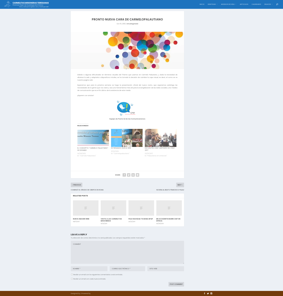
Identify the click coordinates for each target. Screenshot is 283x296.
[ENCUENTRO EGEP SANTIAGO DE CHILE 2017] (160, 138)
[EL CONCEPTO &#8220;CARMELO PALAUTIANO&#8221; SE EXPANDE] (93, 138)
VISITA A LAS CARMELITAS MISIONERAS (111, 220)
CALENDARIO (256, 4)
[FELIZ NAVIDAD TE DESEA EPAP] (141, 208)
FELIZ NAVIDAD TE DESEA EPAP (140, 219)
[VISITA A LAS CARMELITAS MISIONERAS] (113, 208)
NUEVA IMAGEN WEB (81, 219)
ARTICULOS (244, 4)
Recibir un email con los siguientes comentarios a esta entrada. (98, 274)
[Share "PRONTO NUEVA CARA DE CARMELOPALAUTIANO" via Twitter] (128, 175)
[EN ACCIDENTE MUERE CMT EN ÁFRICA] (169, 208)
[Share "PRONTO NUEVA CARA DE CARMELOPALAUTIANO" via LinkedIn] (133, 175)
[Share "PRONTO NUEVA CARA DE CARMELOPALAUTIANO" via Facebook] (124, 175)
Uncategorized (132, 24)
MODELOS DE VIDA (227, 4)
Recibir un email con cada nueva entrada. (89, 279)
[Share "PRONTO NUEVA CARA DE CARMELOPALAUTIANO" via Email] (137, 175)
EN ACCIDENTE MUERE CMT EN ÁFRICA (168, 220)
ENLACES (267, 4)
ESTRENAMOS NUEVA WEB (121, 148)
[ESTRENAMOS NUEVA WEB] (127, 138)
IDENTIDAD (212, 4)
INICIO (202, 4)
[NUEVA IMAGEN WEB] (85, 208)
